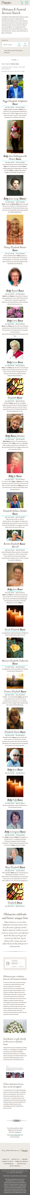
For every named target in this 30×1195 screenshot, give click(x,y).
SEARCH (5, 40)
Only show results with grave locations (13, 51)
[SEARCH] (25, 44)
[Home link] (7, 2)
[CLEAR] (19, 44)
